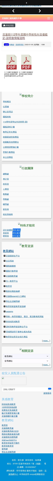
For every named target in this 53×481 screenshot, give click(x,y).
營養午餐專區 (9, 152)
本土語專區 (8, 157)
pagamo (9, 311)
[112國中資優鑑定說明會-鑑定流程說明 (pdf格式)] (26, 62)
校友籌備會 (8, 214)
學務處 (6, 199)
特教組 (11, 44)
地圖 (38, 463)
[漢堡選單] (48, 18)
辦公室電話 (8, 111)
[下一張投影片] (39, 10)
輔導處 (6, 204)
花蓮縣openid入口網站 (16, 296)
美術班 (6, 232)
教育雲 (9, 286)
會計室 (6, 178)
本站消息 (9, 25)
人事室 (6, 189)
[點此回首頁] (26, 6)
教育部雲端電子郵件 (10, 443)
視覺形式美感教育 (10, 410)
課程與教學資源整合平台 (17, 326)
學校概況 (7, 101)
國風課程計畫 (9, 126)
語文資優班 (8, 230)
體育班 (6, 235)
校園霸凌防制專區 (11, 136)
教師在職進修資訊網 (10, 434)
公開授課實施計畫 (11, 147)
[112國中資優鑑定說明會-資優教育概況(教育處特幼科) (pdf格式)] (11, 62)
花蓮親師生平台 (13, 255)
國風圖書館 (11, 265)
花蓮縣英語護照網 (10, 437)
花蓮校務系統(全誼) (10, 431)
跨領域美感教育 (13, 321)
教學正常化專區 (10, 131)
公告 (6, 44)
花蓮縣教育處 (12, 276)
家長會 (6, 209)
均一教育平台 (12, 281)
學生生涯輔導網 (13, 301)
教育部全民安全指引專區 (17, 336)
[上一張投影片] (13, 10)
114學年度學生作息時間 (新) (15, 121)
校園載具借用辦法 (11, 142)
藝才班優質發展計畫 (10, 413)
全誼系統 (10, 260)
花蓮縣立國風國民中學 (12, 18)
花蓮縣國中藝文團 (10, 416)
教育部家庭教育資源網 (16, 306)
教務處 (6, 194)
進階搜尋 (47, 393)
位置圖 (6, 106)
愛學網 (5, 448)
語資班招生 (20, 44)
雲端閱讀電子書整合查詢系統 (19, 331)
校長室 (6, 184)
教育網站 (8, 251)
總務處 (6, 173)
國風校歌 (7, 116)
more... (46, 340)
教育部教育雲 (8, 445)
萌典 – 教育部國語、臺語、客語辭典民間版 (25, 316)
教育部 (5, 425)
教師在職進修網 (13, 291)
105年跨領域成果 (9, 407)
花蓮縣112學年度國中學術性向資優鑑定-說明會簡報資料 (25, 36)
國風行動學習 (12, 270)
